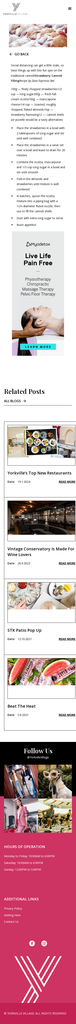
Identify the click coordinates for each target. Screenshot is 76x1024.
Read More (67, 482)
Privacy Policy (13, 908)
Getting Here (12, 915)
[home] (13, 9)
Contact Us (11, 922)
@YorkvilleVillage (38, 757)
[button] (70, 9)
